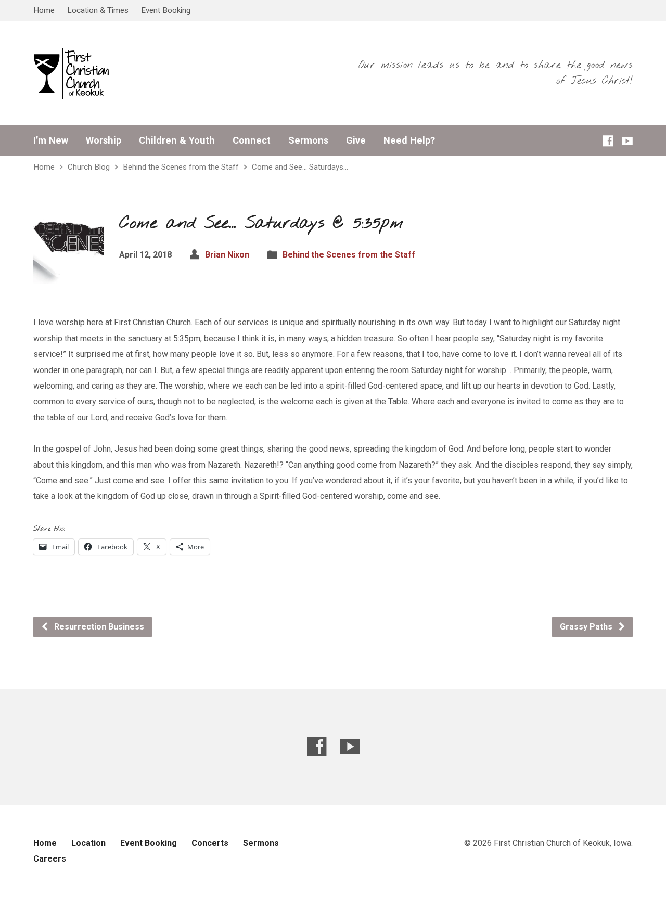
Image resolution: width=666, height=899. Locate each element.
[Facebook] (608, 140)
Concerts (209, 843)
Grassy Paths (587, 627)
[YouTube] (627, 140)
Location (88, 843)
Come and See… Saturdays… (300, 167)
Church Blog (89, 167)
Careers (49, 859)
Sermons (308, 140)
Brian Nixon (227, 255)
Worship (103, 140)
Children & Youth (177, 140)
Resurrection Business (98, 627)
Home (44, 10)
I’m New (50, 140)
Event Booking (165, 10)
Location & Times (98, 10)
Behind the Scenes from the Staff (181, 167)
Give (356, 140)
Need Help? (409, 140)
